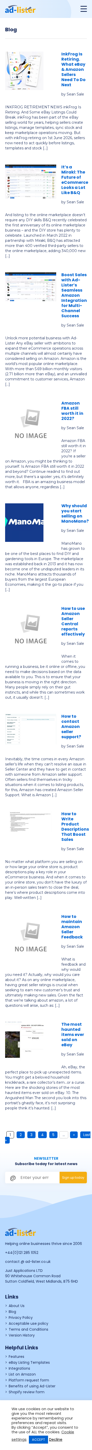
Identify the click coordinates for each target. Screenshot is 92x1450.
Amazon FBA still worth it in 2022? (72, 410)
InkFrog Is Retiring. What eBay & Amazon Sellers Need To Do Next (73, 69)
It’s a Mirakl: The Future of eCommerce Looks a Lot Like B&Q (74, 180)
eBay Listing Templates (29, 1362)
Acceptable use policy (28, 1323)
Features (16, 1356)
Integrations (19, 1368)
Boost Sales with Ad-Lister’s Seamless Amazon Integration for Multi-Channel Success (74, 295)
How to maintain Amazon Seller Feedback (72, 927)
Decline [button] (55, 1439)
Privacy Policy (21, 1317)
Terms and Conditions (28, 1329)
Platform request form (29, 1380)
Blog (12, 1311)
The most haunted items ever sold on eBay (72, 1034)
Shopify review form (26, 1392)
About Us (17, 1305)
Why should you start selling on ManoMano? (75, 513)
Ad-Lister (23, 9)
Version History (22, 1335)
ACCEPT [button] (38, 1439)
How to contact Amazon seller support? (71, 726)
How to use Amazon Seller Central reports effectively (73, 621)
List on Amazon (22, 1374)
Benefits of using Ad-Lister (32, 1386)
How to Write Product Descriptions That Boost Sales (75, 826)
